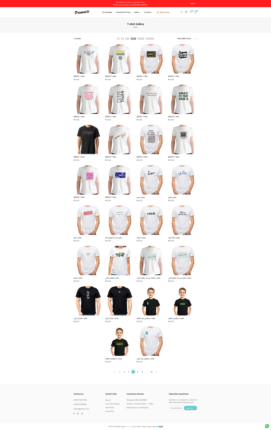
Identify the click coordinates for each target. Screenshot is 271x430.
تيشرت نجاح (77, 237)
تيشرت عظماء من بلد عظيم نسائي (148, 277)
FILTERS (78, 38)
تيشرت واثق (172, 197)
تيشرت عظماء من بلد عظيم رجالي (179, 277)
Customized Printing (123, 12)
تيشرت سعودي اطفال (176, 318)
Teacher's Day (164, 12)
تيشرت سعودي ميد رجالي (145, 358)
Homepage (108, 12)
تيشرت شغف (141, 237)
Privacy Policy (109, 411)
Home (135, 27)
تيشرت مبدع (141, 197)
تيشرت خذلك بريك (174, 237)
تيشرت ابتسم (78, 277)
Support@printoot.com (81, 408)
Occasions (147, 12)
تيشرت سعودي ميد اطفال (146, 318)
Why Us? (108, 400)
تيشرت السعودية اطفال (113, 358)
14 (151, 371)
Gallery (136, 12)
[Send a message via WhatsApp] (267, 426)
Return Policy (109, 407)
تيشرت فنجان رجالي (111, 318)
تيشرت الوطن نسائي (112, 277)
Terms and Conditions (112, 403)
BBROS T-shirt (79, 76)
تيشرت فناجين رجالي (80, 318)
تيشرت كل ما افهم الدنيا (113, 237)
